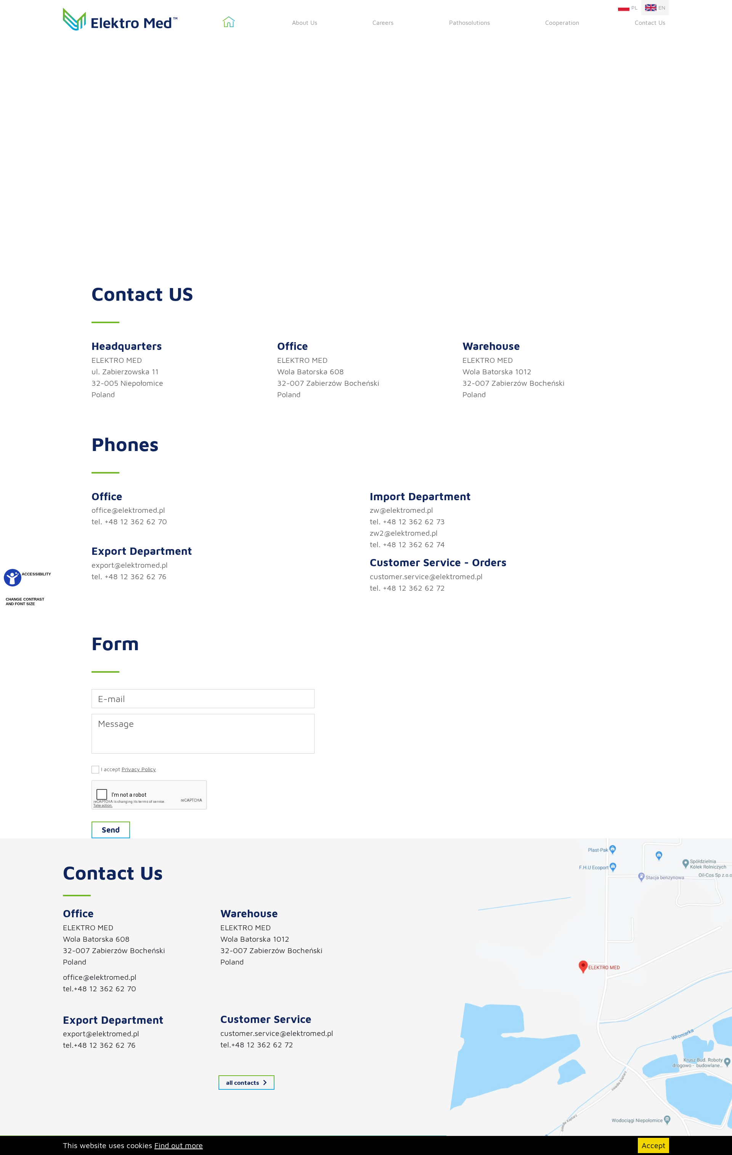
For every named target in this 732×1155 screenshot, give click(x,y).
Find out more (178, 1145)
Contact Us (650, 22)
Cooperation (562, 22)
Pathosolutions (469, 22)
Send (111, 829)
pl (634, 7)
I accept (128, 769)
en (661, 7)
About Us (304, 22)
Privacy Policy (139, 769)
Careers (382, 22)
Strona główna (228, 22)
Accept (653, 1145)
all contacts (242, 1082)
